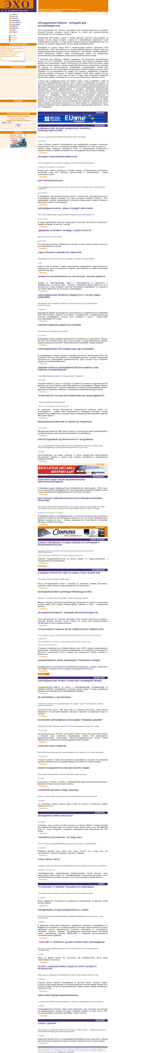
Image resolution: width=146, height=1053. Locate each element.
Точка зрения (16, 22)
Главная (14, 14)
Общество (15, 26)
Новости (14, 16)
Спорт (13, 30)
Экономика (15, 20)
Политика (14, 18)
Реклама (14, 39)
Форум (13, 35)
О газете (14, 41)
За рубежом (15, 24)
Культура (14, 28)
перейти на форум (18, 61)
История (14, 32)
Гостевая (14, 37)
